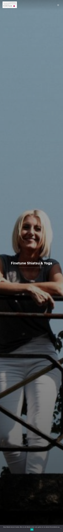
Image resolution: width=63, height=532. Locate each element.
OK (32, 529)
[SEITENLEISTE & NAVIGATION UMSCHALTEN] (58, 5)
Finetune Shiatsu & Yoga (31, 263)
